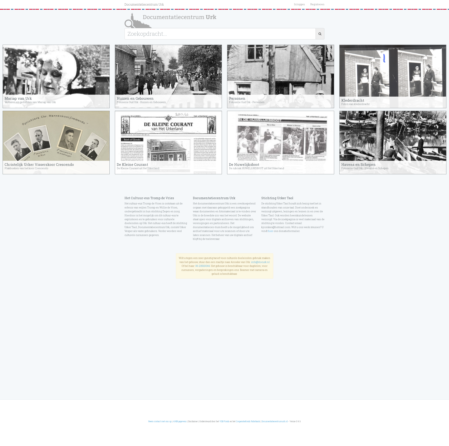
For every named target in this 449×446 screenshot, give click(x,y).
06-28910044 (202, 266)
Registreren (317, 4)
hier (270, 231)
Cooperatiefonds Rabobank (248, 421)
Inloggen (299, 4)
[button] (56, 76)
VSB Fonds (224, 421)
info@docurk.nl (260, 262)
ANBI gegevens (180, 421)
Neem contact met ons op (159, 421)
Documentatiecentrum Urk (144, 4)
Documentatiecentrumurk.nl (275, 421)
